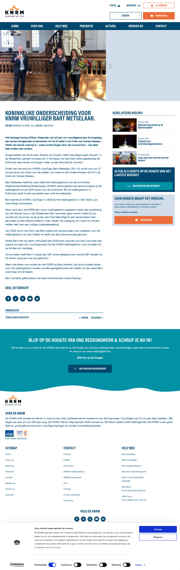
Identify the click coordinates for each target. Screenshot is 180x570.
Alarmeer (161, 5)
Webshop (131, 5)
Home (15, 26)
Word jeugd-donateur (132, 465)
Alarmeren (68, 465)
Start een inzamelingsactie (134, 471)
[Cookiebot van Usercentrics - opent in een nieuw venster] (17, 565)
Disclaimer (69, 500)
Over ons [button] (37, 26)
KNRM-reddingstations (74, 471)
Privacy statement (72, 494)
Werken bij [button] (135, 26)
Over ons (9, 460)
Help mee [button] (61, 26)
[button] (110, 66)
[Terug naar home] (14, 11)
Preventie (9, 471)
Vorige (84, 317)
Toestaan (158, 529)
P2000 (113, 5)
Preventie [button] (86, 26)
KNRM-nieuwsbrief (72, 477)
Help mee (9, 465)
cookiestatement (100, 555)
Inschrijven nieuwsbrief (92, 368)
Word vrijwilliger (129, 460)
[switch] (77, 565)
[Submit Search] (139, 15)
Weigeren (158, 537)
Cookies (67, 488)
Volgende (96, 317)
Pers (66, 483)
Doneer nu (161, 15)
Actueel (110, 26)
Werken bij (10, 483)
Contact (161, 26)
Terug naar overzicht (17, 317)
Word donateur (129, 454)
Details (138, 565)
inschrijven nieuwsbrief (146, 186)
